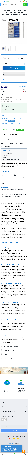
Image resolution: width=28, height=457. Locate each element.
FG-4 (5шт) (4, 129)
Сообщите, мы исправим (16, 99)
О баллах (18, 80)
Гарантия (6, 354)
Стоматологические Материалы (19, 8)
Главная (8, 8)
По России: (4, 109)
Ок (20, 447)
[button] (25, 31)
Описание (6, 139)
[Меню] (1, 1)
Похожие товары (9, 350)
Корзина (14, 454)
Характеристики (7, 153)
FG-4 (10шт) (12, 129)
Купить (15, 68)
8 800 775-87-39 (16, 442)
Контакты (25, 455)
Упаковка (5, 155)
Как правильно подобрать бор (11, 159)
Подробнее (17, 443)
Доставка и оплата (9, 358)
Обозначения (6, 157)
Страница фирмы (23, 86)
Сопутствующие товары (11, 346)
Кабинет (19, 455)
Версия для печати (7, 101)
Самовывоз (5, 111)
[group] (14, 31)
